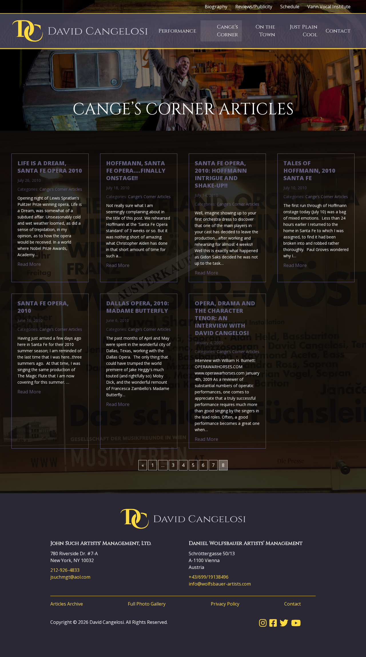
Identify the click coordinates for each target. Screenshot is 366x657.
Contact (338, 31)
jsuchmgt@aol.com (70, 577)
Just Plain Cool (303, 30)
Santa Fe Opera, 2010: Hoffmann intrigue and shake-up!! (221, 174)
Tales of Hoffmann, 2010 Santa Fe (309, 171)
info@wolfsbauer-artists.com (220, 584)
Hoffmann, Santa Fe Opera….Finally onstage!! (136, 171)
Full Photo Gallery (147, 604)
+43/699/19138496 (208, 577)
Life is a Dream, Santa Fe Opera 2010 (49, 167)
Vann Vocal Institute (329, 6)
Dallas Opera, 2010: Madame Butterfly (137, 307)
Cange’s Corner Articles (60, 189)
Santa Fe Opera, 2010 (43, 307)
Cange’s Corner (227, 30)
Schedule (289, 6)
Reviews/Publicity (253, 6)
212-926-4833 (64, 570)
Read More (29, 264)
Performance (177, 31)
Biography (216, 6)
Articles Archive (66, 604)
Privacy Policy (225, 604)
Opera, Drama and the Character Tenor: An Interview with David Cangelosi (225, 318)
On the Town (265, 30)
